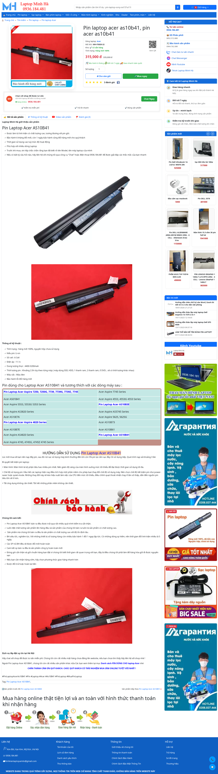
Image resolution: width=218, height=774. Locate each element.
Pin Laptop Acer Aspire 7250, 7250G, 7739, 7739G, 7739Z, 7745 (41, 391)
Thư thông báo (64, 763)
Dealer (124, 14)
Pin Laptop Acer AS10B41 (114, 434)
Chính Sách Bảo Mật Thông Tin (126, 763)
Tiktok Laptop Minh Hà (182, 70)
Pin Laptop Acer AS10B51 (149, 689)
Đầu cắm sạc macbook (177, 198)
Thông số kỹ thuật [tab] (39, 117)
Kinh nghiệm (107, 14)
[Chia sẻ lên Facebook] (118, 82)
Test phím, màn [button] (137, 14)
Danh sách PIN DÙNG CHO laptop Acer (120, 663)
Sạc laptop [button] (37, 14)
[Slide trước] (208, 134)
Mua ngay (142, 76)
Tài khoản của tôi (65, 747)
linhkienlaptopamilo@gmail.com (21, 761)
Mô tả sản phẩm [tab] (15, 117)
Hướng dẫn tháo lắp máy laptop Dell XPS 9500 (193, 323)
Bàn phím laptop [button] (54, 14)
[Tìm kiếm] (177, 7)
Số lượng (89, 69)
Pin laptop (34, 20)
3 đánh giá (109, 82)
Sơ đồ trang (172, 758)
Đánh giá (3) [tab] (84, 117)
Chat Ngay (149, 98)
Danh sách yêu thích (67, 758)
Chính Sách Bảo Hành (122, 758)
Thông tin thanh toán (122, 752)
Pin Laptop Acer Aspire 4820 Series (25, 422)
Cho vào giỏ (104, 76)
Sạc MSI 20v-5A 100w (204, 162)
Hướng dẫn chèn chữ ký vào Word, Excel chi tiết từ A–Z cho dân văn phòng (194, 303)
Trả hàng (170, 752)
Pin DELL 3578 (204, 198)
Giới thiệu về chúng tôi (122, 747)
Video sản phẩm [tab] (63, 117)
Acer (99, 41)
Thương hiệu (172, 763)
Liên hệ (151, 14)
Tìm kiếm (21, 20)
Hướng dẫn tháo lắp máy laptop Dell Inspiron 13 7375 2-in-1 (191, 313)
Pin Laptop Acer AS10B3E (114, 404)
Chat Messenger (179, 58)
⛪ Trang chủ (9, 14)
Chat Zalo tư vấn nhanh (183, 52)
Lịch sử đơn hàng (65, 752)
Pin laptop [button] (23, 14)
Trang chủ (9, 20)
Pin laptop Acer (49, 20)
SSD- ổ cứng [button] (72, 14)
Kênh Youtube (178, 64)
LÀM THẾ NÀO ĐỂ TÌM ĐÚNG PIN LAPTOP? (193, 332)
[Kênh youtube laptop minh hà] (180, 353)
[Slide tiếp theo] (212, 134)
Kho (117, 14)
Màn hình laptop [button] (89, 14)
